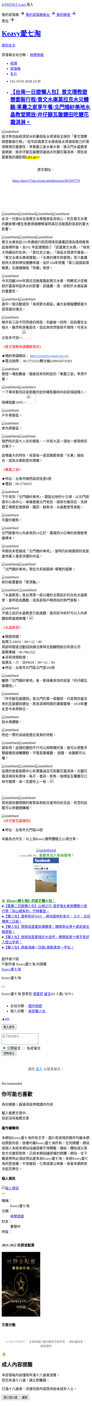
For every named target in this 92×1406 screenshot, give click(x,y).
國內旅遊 (35, 1006)
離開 (24, 1397)
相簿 (13, 63)
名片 (13, 74)
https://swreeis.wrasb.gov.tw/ (49, 356)
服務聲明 (46, 1346)
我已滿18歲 (10, 1397)
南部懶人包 (36, 1011)
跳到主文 (8, 45)
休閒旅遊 (37, 55)
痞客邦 (38, 994)
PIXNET (20, 1341)
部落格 (15, 68)
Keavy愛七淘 (21, 33)
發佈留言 (9, 1053)
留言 (47, 994)
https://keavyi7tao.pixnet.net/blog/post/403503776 (46, 181)
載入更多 (9, 1027)
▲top (5, 1019)
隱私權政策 (76, 1341)
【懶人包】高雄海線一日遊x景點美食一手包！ (39, 947)
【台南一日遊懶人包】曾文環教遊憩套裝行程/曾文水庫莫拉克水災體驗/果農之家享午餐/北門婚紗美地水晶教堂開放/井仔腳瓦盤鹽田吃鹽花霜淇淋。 (50, 107)
